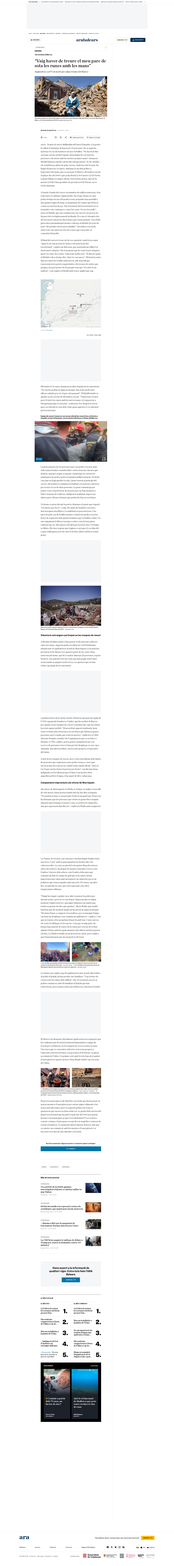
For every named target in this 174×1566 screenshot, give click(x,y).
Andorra (58, 33)
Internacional (40, 47)
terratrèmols (54, 1167)
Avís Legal (40, 1556)
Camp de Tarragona (82, 33)
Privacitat (32, 1556)
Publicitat (53, 1547)
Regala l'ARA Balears (88, 1547)
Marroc (44, 1167)
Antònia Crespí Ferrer (48, 130)
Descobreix (48, 1366)
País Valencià (50, 33)
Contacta (69, 1547)
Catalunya (36, 33)
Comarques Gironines (68, 33)
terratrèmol (66, 1167)
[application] (71, 441)
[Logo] (104, 459)
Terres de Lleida (93, 33)
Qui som (37, 1547)
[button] (144, 1)
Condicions (48, 1556)
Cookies (55, 1556)
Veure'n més (94, 1365)
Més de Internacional (50, 1177)
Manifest (23, 1547)
